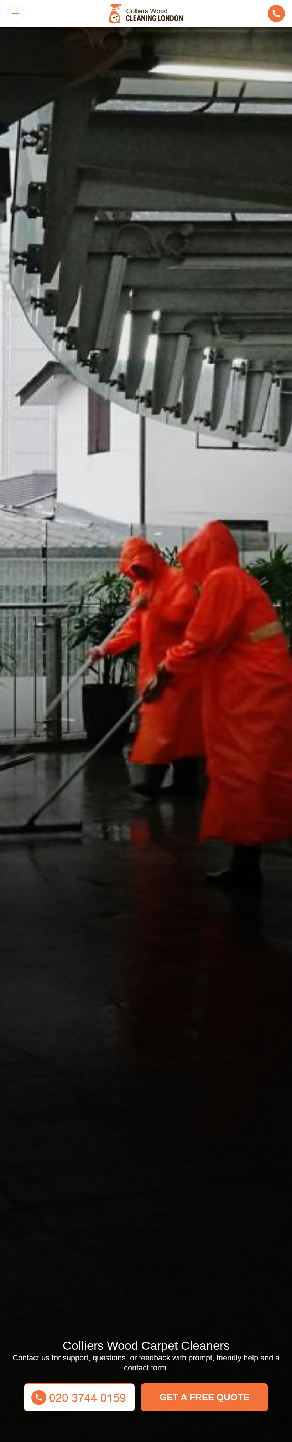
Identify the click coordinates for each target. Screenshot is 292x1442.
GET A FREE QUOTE (204, 1397)
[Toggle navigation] (15, 13)
